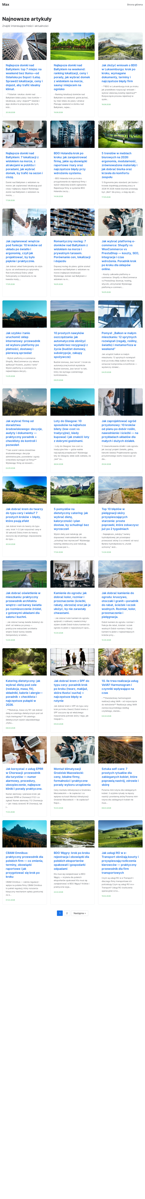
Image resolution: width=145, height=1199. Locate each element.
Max (5, 4)
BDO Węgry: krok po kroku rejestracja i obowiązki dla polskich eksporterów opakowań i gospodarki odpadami (72, 860)
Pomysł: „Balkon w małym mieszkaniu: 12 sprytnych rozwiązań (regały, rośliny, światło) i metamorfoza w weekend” (119, 341)
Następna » (80, 913)
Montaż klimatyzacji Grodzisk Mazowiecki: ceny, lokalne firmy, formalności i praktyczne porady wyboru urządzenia (72, 776)
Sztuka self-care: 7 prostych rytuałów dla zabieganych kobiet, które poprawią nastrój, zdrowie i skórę (120, 776)
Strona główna (135, 4)
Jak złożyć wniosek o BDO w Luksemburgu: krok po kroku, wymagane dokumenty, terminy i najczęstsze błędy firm (119, 73)
